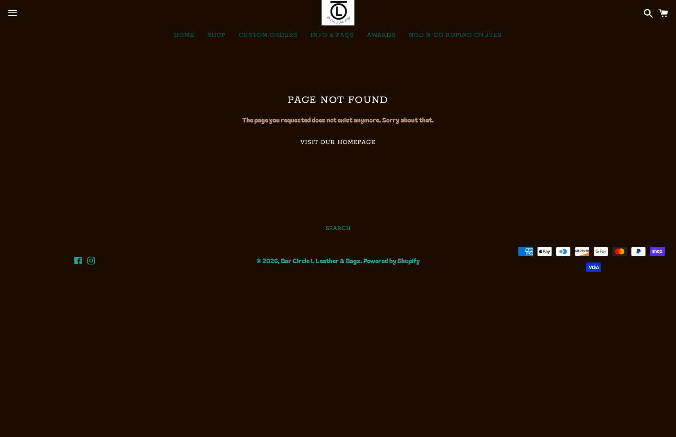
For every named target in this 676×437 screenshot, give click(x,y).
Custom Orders (268, 35)
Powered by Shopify (391, 260)
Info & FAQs (332, 35)
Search (338, 228)
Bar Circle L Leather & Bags (320, 260)
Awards (381, 35)
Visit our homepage (337, 142)
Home (184, 35)
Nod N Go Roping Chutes (455, 35)
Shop (216, 35)
